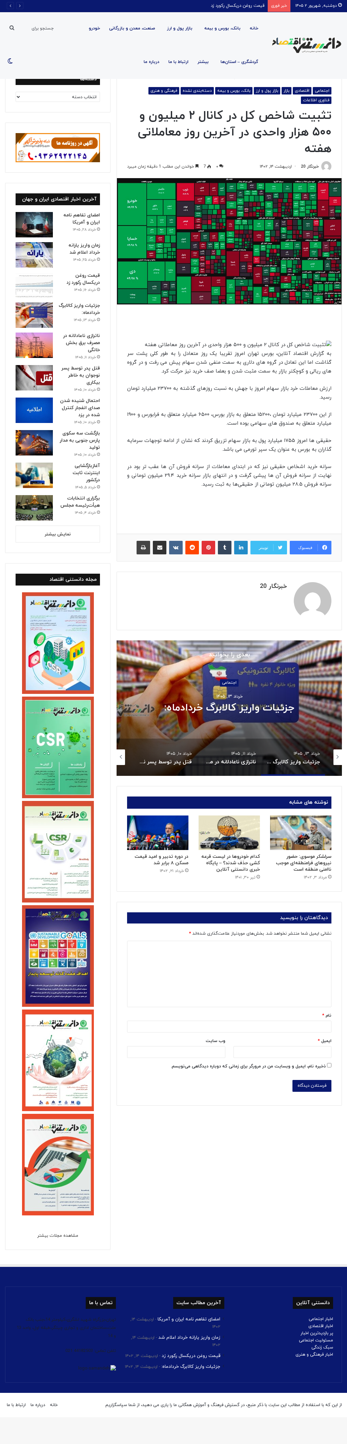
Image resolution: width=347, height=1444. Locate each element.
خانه (254, 28)
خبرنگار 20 (310, 166)
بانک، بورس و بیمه (222, 28)
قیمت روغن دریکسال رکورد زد (191, 1356)
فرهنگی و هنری (163, 90)
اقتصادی (302, 90)
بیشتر (203, 62)
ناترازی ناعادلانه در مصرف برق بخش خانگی (229, 708)
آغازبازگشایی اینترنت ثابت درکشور (86, 473)
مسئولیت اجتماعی (316, 1340)
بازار (286, 90)
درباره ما (151, 62)
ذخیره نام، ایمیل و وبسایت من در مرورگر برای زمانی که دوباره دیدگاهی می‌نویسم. (248, 1066)
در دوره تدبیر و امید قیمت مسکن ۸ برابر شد (161, 859)
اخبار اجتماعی (321, 1319)
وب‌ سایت (215, 1041)
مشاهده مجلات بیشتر (57, 1236)
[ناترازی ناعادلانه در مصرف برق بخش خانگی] (34, 345)
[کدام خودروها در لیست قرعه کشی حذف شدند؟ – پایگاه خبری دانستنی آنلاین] (229, 832)
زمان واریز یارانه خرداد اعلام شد (189, 1337)
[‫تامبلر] (224, 547)
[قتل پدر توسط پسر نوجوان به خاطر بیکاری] (34, 377)
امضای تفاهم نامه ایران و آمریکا (189, 1319)
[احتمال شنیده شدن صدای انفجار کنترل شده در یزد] (34, 410)
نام (326, 1016)
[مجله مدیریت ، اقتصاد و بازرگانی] (304, 45)
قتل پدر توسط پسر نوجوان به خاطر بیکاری (80, 375)
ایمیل (324, 1041)
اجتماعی (322, 90)
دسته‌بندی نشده (197, 90)
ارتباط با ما (178, 62)
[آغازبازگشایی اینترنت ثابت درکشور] (34, 475)
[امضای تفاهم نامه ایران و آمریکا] (34, 224)
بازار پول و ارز (179, 28)
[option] (229, 708)
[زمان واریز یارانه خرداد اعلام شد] (34, 255)
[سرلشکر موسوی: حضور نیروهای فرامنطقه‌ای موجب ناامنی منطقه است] (300, 832)
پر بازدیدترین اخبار (317, 1333)
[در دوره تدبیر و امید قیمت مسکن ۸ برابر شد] (157, 832)
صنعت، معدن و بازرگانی (132, 28)
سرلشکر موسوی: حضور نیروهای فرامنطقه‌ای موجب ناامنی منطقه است (303, 863)
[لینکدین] (241, 547)
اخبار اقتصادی (320, 1326)
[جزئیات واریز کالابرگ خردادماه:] (34, 315)
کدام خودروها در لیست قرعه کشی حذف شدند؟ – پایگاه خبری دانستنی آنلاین (230, 863)
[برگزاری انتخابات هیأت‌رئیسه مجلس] (34, 508)
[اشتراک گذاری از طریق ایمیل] (159, 547)
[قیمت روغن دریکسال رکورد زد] (34, 285)
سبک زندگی (322, 1347)
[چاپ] (143, 547)
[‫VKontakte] (176, 547)
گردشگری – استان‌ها (239, 62)
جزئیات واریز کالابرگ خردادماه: (237, 6)
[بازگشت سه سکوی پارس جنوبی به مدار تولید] (34, 442)
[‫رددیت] (192, 547)
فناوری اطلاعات (316, 100)
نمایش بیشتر (58, 534)
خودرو (94, 28)
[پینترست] (208, 547)
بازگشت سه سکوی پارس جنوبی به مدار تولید (80, 440)
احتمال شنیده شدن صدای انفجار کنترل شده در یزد (80, 408)
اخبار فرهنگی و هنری (314, 1355)
